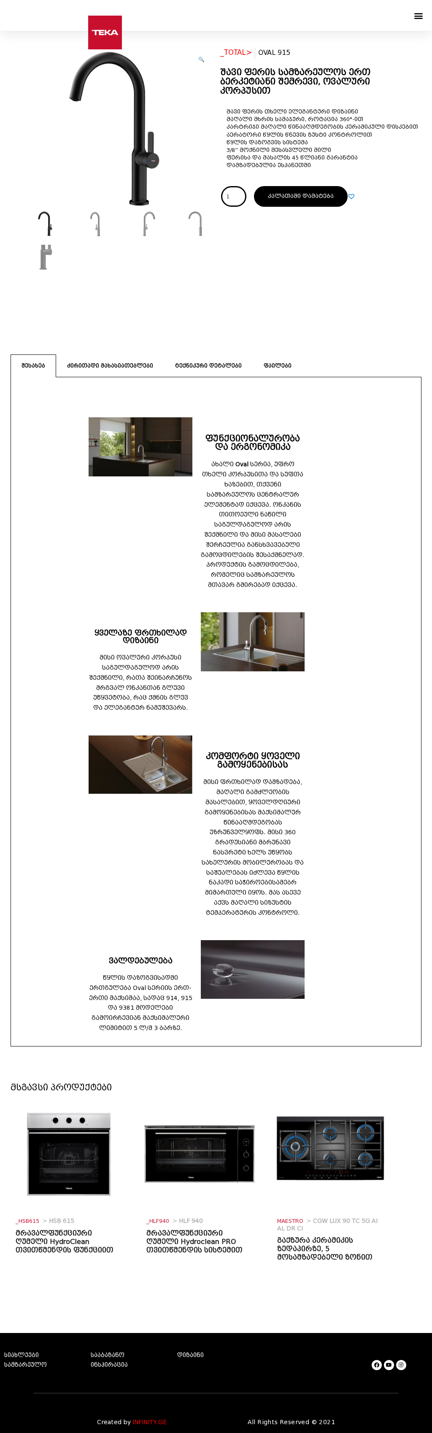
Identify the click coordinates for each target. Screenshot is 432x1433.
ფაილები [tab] (278, 365)
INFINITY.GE (149, 1422)
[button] (419, 15)
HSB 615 (45, 1221)
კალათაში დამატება (301, 196)
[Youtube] (389, 1365)
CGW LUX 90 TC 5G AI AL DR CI (327, 1224)
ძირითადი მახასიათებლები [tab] (110, 365)
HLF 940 (174, 1221)
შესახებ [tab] (33, 365)
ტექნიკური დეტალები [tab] (208, 365)
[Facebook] (377, 1365)
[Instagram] (401, 1365)
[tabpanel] (216, 711)
